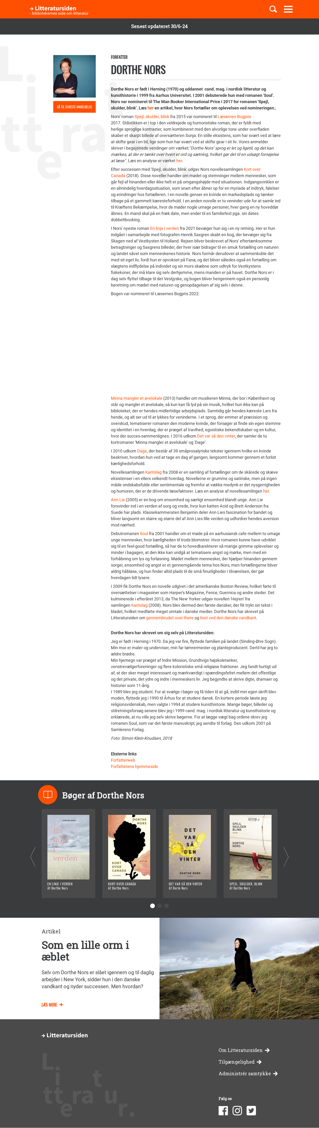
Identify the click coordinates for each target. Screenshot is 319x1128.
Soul (144, 533)
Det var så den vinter (216, 436)
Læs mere (63, 888)
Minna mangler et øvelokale (136, 398)
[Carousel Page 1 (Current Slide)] (152, 906)
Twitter (251, 1110)
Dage (142, 450)
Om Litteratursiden (241, 1050)
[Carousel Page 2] (159, 906)
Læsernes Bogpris (234, 116)
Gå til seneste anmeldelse (74, 106)
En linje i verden (164, 228)
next (286, 857)
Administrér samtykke (245, 1073)
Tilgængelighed (237, 1062)
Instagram (237, 1110)
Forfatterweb (123, 760)
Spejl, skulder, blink (152, 116)
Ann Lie (118, 499)
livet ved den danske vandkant (228, 617)
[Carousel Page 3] (166, 906)
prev (33, 857)
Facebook (223, 1110)
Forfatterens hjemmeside (134, 766)
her (151, 107)
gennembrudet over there (170, 617)
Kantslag (153, 472)
